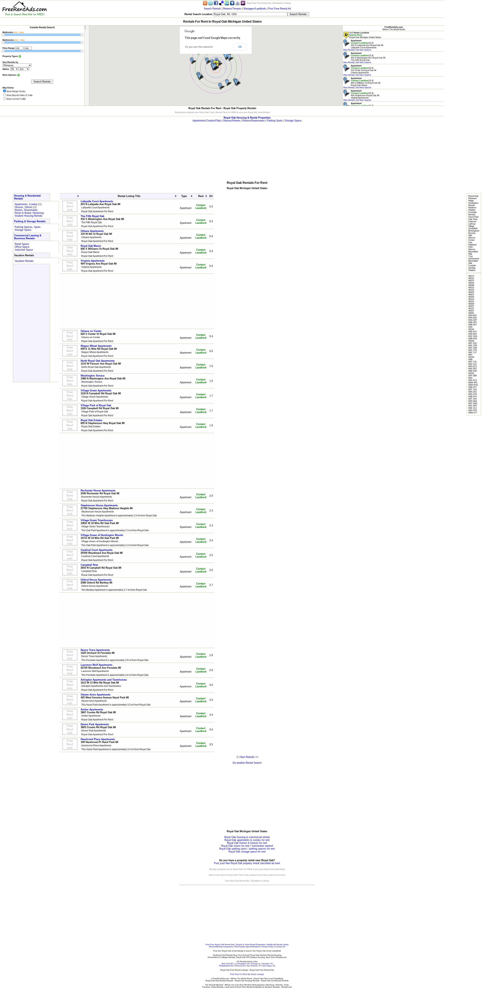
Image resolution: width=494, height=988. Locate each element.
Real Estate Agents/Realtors (247, 947)
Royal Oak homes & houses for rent (247, 842)
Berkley (471, 214)
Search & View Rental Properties (250, 944)
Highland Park (472, 245)
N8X (470, 378)
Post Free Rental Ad (279, 8)
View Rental (348, 50)
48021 (471, 294)
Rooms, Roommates (26, 210)
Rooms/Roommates (254, 120)
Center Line (471, 241)
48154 (471, 329)
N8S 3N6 (472, 401)
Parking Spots (275, 120)
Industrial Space (24, 249)
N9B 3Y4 (472, 396)
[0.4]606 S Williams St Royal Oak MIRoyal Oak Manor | (361, 83)
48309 (471, 304)
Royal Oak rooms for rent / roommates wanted (247, 845)
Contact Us (280, 947)
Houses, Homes (24, 207)
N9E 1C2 (472, 408)
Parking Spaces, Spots (28, 227)
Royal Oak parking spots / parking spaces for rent (247, 848)
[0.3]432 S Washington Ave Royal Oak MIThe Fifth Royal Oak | (364, 58)
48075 (471, 280)
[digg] (232, 2)
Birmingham (473, 231)
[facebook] (216, 2)
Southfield (472, 228)
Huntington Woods (473, 204)
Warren (471, 238)
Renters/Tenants (232, 8)
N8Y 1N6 (472, 348)
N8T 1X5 (472, 389)
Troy (470, 256)
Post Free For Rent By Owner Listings (247, 974)
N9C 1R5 (472, 345)
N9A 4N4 (472, 334)
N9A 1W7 (472, 320)
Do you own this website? (199, 47)
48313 (471, 299)
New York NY (227, 964)
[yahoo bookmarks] (243, 2)
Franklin (472, 265)
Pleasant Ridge (472, 199)
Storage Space (293, 120)
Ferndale (472, 212)
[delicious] (221, 2)
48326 (471, 341)
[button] (215, 67)
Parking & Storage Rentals (30, 221)
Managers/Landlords (255, 8)
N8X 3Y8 (472, 410)
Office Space (22, 246)
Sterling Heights (471, 269)
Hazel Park (473, 217)
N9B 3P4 (472, 322)
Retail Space (22, 244)
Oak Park (472, 219)
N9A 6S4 (472, 315)
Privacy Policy (267, 947)
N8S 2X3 (472, 392)
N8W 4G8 (473, 385)
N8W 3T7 (472, 412)
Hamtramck (473, 258)
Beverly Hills (471, 234)
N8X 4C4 (472, 380)
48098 (471, 285)
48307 (471, 311)
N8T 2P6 (472, 406)
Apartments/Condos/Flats (207, 120)
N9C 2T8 (472, 350)
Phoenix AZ (240, 966)
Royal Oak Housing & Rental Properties (247, 117)
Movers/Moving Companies (221, 947)
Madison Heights (472, 208)
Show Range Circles (15, 91)
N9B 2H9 (472, 338)
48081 (471, 313)
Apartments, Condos (26, 204)
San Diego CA (268, 966)
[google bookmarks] (237, 2)
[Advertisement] (469, 58)
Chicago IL (255, 964)
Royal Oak (473, 196)
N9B (470, 359)
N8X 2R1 (472, 368)
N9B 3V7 (472, 387)
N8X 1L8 (472, 364)
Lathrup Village (471, 225)
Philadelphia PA (226, 966)
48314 (471, 290)
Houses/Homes (231, 120)
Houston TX (267, 964)
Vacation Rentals (24, 261)
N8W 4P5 (472, 382)
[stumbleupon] (226, 2)
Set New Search (363, 50)
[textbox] (250, 14)
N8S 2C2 (472, 366)
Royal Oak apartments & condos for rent (247, 840)
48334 (471, 297)
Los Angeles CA (242, 964)
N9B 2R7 (472, 324)
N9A (470, 327)
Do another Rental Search (247, 762)
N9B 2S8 (472, 371)
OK (240, 46)
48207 (471, 306)
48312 (471, 287)
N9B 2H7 (472, 331)
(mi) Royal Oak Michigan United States (365, 34)
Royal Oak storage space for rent (247, 851)
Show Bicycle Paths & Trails (19, 95)
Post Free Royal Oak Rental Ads (220, 944)
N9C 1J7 (472, 352)
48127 (471, 308)
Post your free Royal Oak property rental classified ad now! (247, 863)
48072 (471, 276)
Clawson (472, 221)
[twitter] (210, 2)
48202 (471, 292)
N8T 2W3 (472, 403)
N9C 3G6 (472, 336)
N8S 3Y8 (472, 394)
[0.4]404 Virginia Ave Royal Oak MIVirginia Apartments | (361, 95)
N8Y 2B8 (472, 375)
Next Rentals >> (249, 757)
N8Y (470, 355)
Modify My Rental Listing (277, 944)
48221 (471, 278)
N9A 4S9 (472, 317)
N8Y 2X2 (472, 343)
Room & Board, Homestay (29, 212)
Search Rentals (212, 8)
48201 (471, 301)
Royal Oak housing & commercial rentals (247, 837)
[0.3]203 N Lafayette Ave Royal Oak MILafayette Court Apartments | (363, 45)
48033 (471, 283)
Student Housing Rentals (28, 215)
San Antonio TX (254, 966)
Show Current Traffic (16, 99)
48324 (471, 373)
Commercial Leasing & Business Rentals (27, 237)
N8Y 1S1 (472, 361)
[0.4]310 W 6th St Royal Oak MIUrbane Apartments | (359, 70)
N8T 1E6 (472, 399)
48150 (471, 357)
